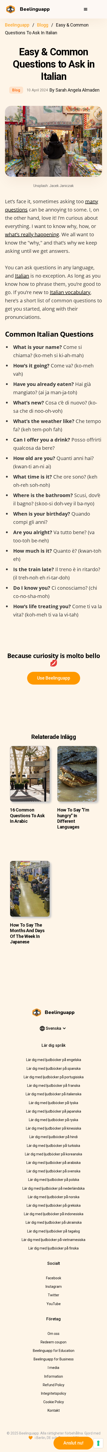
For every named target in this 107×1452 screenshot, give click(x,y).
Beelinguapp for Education (53, 1351)
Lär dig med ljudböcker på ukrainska (54, 1222)
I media (53, 1368)
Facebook (53, 1278)
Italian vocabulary (70, 292)
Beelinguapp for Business (54, 1359)
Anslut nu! (73, 1442)
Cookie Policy (53, 1402)
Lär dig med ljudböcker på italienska (53, 1094)
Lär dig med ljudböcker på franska (53, 1086)
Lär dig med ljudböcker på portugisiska (54, 1077)
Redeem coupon (53, 1342)
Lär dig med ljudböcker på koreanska (53, 1154)
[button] (85, 9)
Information (53, 1376)
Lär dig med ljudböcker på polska (53, 1180)
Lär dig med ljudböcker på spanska (54, 1069)
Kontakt (54, 1410)
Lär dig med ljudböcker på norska (53, 1197)
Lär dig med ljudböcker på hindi (53, 1137)
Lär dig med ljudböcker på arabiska (53, 1163)
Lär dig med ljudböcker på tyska (53, 1103)
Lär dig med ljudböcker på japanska (53, 1111)
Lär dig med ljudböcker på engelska (53, 1060)
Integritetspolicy (53, 1393)
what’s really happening (32, 234)
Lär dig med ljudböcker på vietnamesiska (53, 1240)
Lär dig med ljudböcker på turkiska (53, 1146)
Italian (22, 275)
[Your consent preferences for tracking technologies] (98, 1443)
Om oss (53, 1334)
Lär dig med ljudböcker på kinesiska (53, 1128)
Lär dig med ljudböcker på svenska (53, 1171)
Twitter (53, 1295)
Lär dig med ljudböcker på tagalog (53, 1231)
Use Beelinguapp (53, 678)
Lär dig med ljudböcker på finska (53, 1248)
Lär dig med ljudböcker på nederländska (53, 1188)
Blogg (42, 25)
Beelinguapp (17, 25)
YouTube (54, 1304)
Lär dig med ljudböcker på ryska (53, 1120)
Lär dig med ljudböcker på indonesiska (53, 1214)
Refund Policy (53, 1385)
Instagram (54, 1287)
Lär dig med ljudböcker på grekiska (54, 1205)
